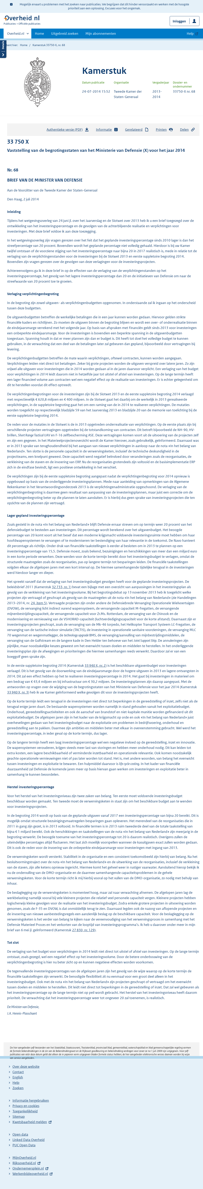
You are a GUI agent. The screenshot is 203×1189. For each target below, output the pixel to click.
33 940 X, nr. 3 (17, 692)
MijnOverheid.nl (24, 1157)
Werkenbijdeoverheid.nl (30, 1174)
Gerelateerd (134, 129)
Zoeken (18, 1088)
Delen (184, 129)
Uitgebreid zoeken (64, 33)
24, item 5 (38, 603)
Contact (18, 1072)
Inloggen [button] (179, 21)
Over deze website (25, 1066)
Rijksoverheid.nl (24, 1163)
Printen (161, 129)
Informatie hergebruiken (30, 1100)
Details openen (3, 48)
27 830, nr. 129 (83, 930)
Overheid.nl (15, 34)
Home (39, 33)
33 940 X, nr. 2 (95, 665)
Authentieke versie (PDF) (66, 130)
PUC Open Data (23, 1145)
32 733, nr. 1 (61, 587)
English (17, 1077)
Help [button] (190, 33)
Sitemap (18, 1116)
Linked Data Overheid (28, 1140)
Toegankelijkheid (25, 1111)
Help (15, 1082)
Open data (20, 1134)
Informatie (104, 129)
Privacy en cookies (25, 1106)
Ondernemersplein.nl (28, 1168)
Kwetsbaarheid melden (29, 1122)
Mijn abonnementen (100, 33)
